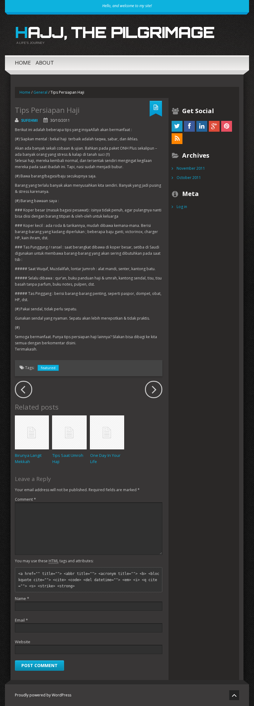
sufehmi (29, 120)
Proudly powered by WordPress (43, 695)
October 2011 (189, 177)
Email (21, 620)
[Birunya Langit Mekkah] (32, 432)
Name (22, 598)
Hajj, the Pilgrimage (114, 32)
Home (23, 62)
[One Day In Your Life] (107, 432)
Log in (182, 206)
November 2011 (191, 168)
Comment (25, 499)
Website (22, 641)
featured (48, 367)
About (45, 62)
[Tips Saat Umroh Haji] (69, 432)
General (40, 92)
